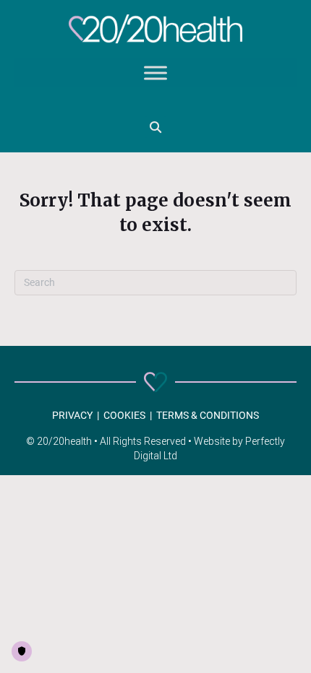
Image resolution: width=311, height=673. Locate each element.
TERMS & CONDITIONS (207, 415)
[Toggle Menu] (155, 73)
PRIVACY (72, 415)
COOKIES (124, 415)
